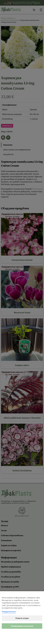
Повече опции (22, 618)
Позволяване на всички (22, 626)
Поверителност (9, 611)
